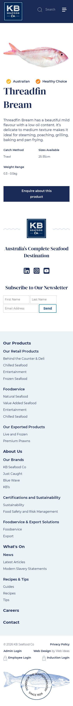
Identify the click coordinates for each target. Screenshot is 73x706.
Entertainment (15, 372)
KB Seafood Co (14, 467)
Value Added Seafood (19, 403)
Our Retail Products (21, 351)
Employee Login (19, 657)
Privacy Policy (59, 644)
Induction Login (57, 657)
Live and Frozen (15, 434)
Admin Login (13, 651)
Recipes (9, 593)
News (8, 555)
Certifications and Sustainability (31, 498)
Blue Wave (11, 480)
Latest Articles (14, 562)
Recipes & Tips (16, 579)
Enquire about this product (37, 194)
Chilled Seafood (15, 365)
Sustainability (13, 505)
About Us (12, 451)
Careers (11, 610)
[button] (66, 4)
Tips (6, 600)
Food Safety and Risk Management (30, 511)
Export (8, 536)
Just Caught (12, 474)
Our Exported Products (24, 427)
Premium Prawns (16, 441)
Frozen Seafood (15, 379)
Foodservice (14, 389)
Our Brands (13, 460)
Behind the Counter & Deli (23, 359)
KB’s (6, 487)
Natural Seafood (15, 396)
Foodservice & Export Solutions (31, 522)
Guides (8, 587)
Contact (11, 622)
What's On (14, 546)
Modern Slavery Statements (25, 569)
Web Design (42, 651)
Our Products (17, 343)
